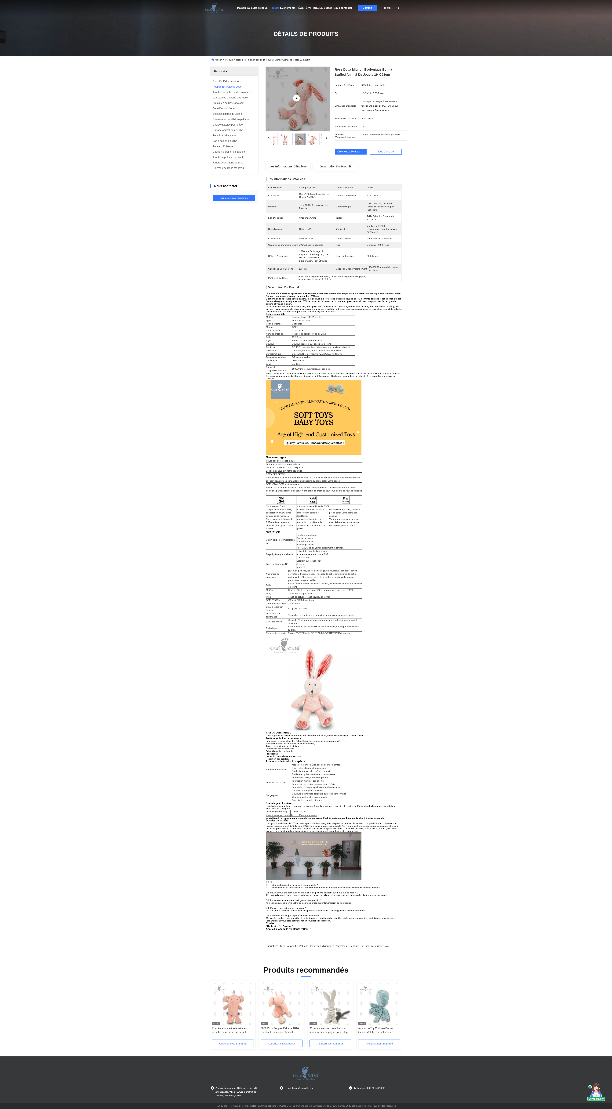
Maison (241, 8)
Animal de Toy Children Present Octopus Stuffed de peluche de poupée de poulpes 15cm (376, 1030)
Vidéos (328, 8)
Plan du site (221, 1106)
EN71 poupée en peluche (293, 946)
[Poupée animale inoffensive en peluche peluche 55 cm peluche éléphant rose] (233, 1004)
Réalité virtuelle (309, 8)
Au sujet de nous (257, 8)
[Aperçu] (214, 8)
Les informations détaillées (288, 166)
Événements (287, 8)
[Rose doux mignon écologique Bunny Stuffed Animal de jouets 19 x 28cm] (298, 99)
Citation (367, 8)
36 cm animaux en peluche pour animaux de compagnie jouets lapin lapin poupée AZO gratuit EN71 (330, 1030)
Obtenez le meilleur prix (351, 151)
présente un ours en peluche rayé (369, 946)
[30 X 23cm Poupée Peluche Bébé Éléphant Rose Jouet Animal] (281, 1004)
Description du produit (335, 166)
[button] (216, 1011)
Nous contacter (342, 8)
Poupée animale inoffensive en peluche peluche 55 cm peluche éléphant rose (230, 1030)
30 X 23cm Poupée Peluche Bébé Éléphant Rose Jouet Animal (280, 1030)
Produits (274, 8)
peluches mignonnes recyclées (328, 946)
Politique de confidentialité (243, 1106)
